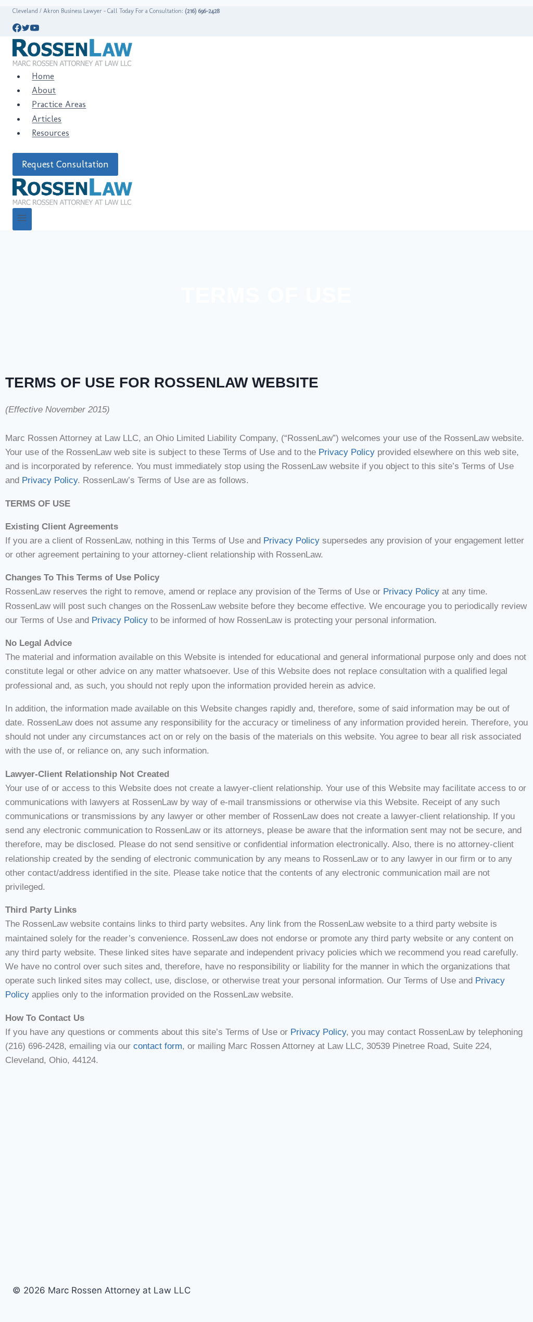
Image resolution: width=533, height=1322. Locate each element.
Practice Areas (59, 104)
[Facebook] (16, 29)
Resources (50, 132)
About (44, 90)
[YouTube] (34, 29)
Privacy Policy (347, 452)
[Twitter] (25, 29)
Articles (46, 118)
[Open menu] (22, 219)
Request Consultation (65, 164)
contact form (157, 1046)
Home (43, 76)
